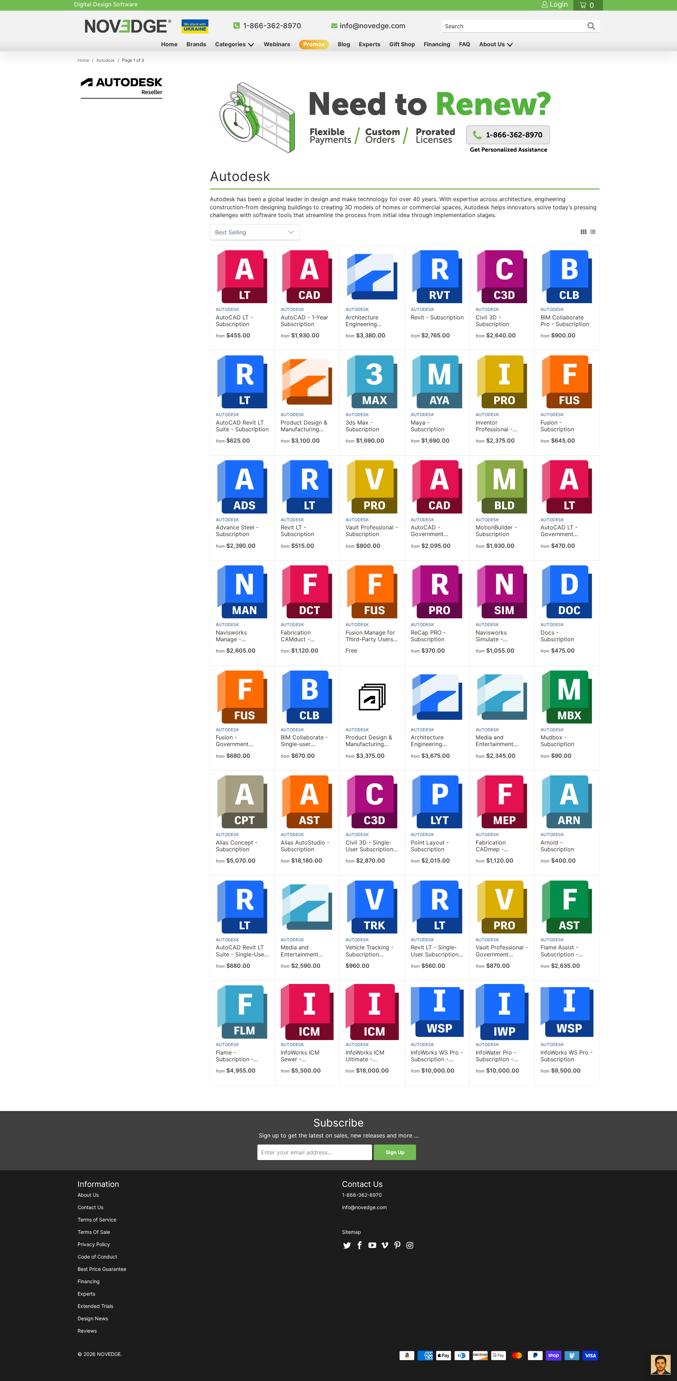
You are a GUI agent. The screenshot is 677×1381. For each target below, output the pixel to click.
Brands (196, 44)
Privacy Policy (94, 1244)
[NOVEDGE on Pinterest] (397, 1246)
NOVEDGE (109, 1354)
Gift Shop (402, 44)
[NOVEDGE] (129, 26)
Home (169, 44)
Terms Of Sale (94, 1232)
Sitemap (351, 1232)
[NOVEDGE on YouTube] (372, 1246)
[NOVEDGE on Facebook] (360, 1246)
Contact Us (90, 1207)
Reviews (87, 1331)
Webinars (277, 44)
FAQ (464, 44)
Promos (314, 44)
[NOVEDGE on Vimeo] (385, 1246)
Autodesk (227, 309)
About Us (492, 44)
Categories (231, 44)
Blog (344, 44)
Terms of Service (97, 1220)
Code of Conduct (97, 1257)
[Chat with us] (661, 1365)
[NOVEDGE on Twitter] (347, 1246)
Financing (437, 44)
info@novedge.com (372, 26)
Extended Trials (95, 1306)
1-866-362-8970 (272, 26)
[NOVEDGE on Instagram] (410, 1246)
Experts (369, 44)
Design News (93, 1318)
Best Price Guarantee (102, 1269)
